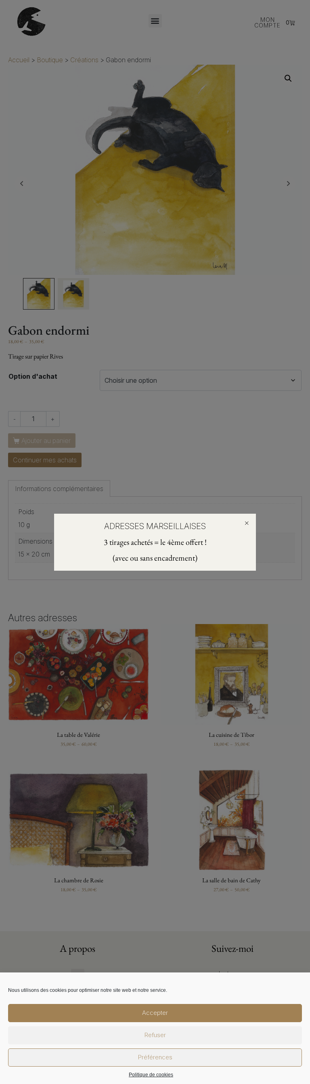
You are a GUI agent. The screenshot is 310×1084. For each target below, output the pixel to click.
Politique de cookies (151, 1075)
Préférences (155, 1057)
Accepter (155, 1013)
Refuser (155, 1035)
